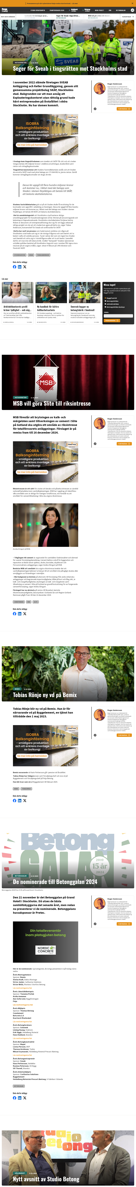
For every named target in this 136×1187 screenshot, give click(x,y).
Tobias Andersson (43, 255)
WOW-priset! (99, 10)
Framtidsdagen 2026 (57, 10)
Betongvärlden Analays (116, 307)
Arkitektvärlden (113, 304)
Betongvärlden (112, 301)
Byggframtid (112, 298)
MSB (28, 602)
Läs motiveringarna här (22, 988)
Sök (110, 10)
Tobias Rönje (26, 789)
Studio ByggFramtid (38, 10)
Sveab (31, 255)
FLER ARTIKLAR (126, 17)
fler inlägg (122, 109)
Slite (35, 602)
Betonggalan (120, 10)
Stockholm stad (19, 255)
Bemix (17, 689)
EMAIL (106, 312)
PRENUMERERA (110, 321)
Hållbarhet (20, 1173)
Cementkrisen (18, 602)
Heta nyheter (20, 62)
